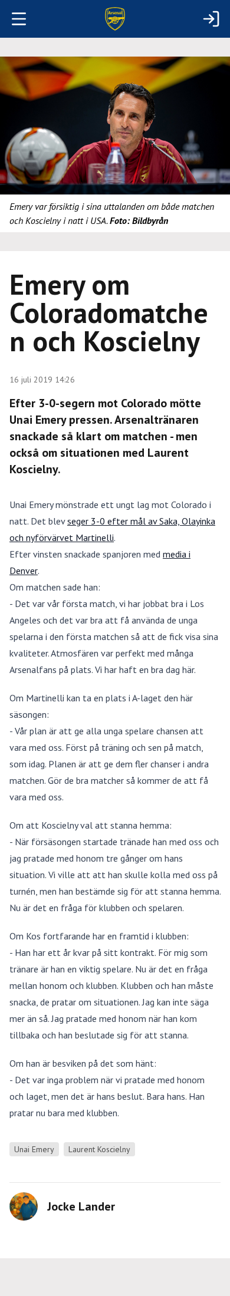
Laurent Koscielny (99, 1149)
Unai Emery (34, 1149)
